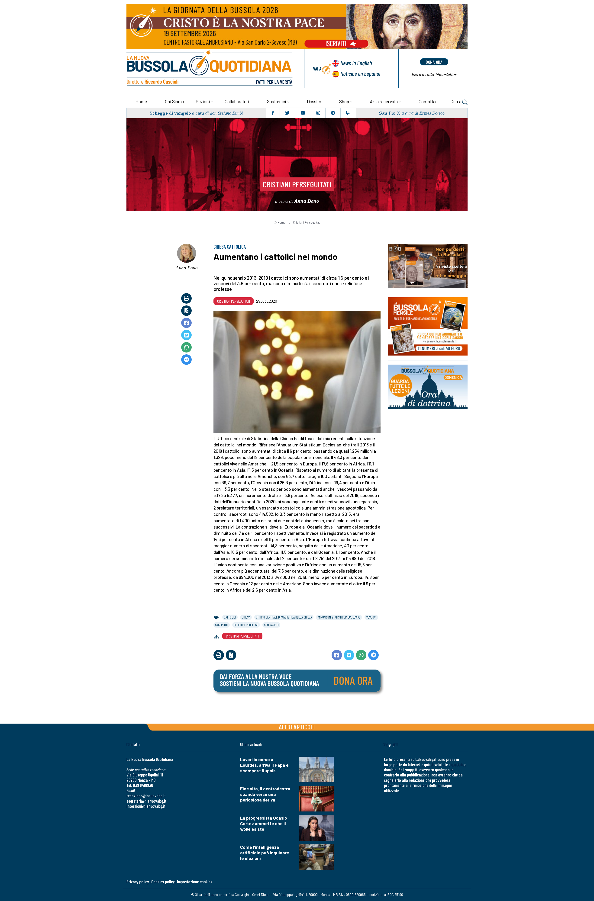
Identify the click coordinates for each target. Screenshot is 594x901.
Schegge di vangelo (170, 112)
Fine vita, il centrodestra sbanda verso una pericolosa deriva (265, 794)
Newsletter (434, 74)
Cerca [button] (456, 101)
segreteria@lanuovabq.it (146, 801)
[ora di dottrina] (428, 387)
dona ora (434, 62)
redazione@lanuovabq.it (146, 795)
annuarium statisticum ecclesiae (339, 617)
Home (141, 101)
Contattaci (429, 101)
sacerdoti (221, 625)
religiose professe (246, 625)
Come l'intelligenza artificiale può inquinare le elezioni (264, 852)
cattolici (230, 617)
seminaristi (271, 625)
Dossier (314, 101)
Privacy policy (137, 881)
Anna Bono (186, 268)
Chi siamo (174, 101)
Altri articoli (297, 727)
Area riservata (384, 101)
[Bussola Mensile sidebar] (428, 326)
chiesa (246, 617)
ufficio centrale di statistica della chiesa (284, 617)
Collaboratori (237, 101)
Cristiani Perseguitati (297, 184)
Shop (344, 101)
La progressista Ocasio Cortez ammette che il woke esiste (263, 823)
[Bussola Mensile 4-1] (428, 266)
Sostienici (276, 101)
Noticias (360, 73)
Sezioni (203, 101)
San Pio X (389, 112)
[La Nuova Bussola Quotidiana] (210, 68)
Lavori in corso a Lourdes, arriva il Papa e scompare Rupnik (264, 765)
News (356, 62)
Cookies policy (162, 881)
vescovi (371, 617)
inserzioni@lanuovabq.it (145, 806)
